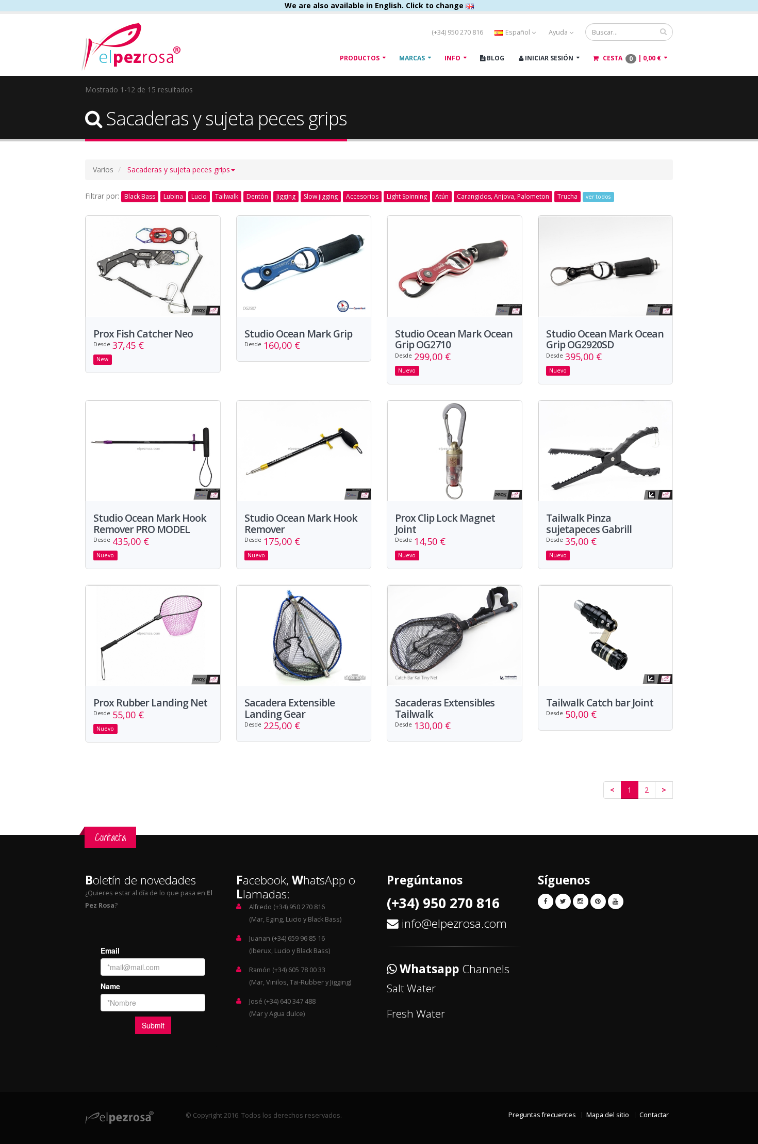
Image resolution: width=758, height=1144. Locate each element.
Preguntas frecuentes (542, 1114)
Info (452, 58)
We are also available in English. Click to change (375, 5)
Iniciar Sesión (548, 58)
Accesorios (362, 196)
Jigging (285, 196)
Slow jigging (321, 196)
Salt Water (411, 988)
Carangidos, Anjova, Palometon (503, 196)
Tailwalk (226, 196)
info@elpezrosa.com (454, 923)
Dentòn (257, 196)
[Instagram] (580, 901)
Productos (360, 58)
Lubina (173, 196)
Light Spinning (407, 196)
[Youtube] (615, 901)
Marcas (412, 58)
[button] (181, 169)
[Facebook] (545, 901)
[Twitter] (563, 901)
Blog (494, 58)
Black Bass (139, 196)
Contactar (654, 1114)
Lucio (199, 196)
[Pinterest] (598, 901)
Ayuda (559, 32)
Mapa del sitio (607, 1114)
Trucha (567, 196)
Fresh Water (416, 1013)
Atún (442, 196)
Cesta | (631, 58)
